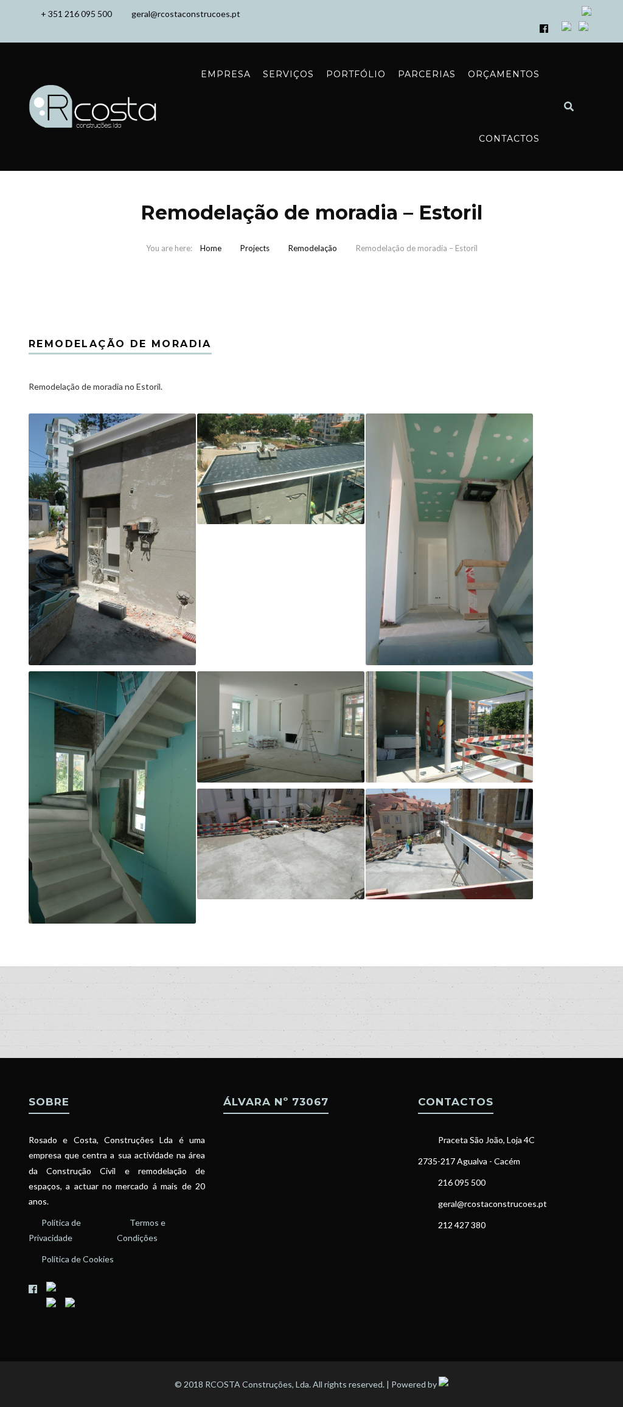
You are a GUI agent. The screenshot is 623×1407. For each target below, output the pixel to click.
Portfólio (356, 74)
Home (210, 248)
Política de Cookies (77, 1259)
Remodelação (312, 248)
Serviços (288, 74)
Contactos (509, 138)
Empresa (226, 74)
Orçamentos (504, 74)
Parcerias (427, 74)
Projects (255, 248)
